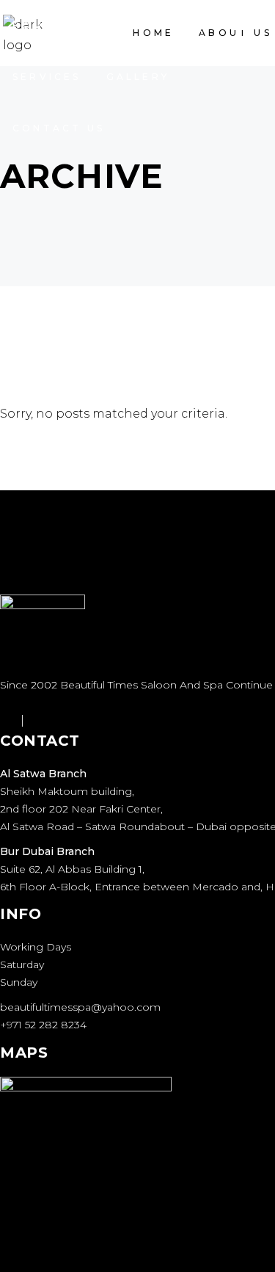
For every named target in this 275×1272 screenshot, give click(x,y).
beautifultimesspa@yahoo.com (80, 1007)
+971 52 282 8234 (43, 1024)
